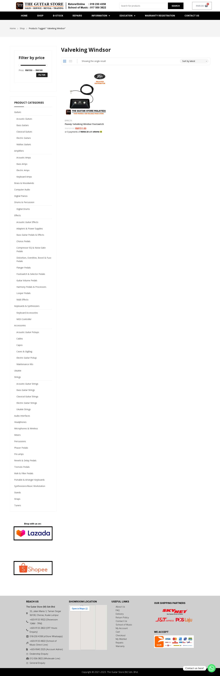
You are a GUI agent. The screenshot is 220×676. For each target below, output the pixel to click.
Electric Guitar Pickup (26, 357)
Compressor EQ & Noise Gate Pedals (31, 249)
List (71, 61)
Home (24, 15)
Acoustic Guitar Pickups (27, 332)
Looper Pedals (23, 293)
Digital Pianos (21, 196)
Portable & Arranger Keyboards (29, 479)
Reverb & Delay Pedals (25, 460)
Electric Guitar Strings (26, 402)
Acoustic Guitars (24, 118)
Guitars (17, 112)
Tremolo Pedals (22, 466)
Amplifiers (19, 150)
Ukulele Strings (23, 409)
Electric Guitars (23, 138)
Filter (41, 74)
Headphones (20, 422)
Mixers (17, 434)
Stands (17, 492)
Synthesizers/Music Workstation (29, 486)
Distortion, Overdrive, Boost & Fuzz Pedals (33, 259)
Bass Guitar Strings (25, 390)
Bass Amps (21, 164)
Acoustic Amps (23, 157)
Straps (17, 498)
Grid (65, 61)
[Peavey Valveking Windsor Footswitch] (85, 93)
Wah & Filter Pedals (23, 473)
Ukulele (17, 370)
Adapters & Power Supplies (29, 228)
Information (99, 15)
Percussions (20, 441)
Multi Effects (22, 299)
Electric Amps (22, 170)
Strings (17, 377)
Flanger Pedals (23, 267)
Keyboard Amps (24, 176)
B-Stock (58, 15)
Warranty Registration (160, 15)
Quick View (107, 74)
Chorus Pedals (23, 241)
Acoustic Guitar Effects (27, 222)
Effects (68, 120)
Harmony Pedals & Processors (31, 286)
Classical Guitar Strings (27, 396)
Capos (19, 345)
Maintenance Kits (24, 364)
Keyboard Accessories (27, 312)
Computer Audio (22, 189)
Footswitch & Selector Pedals (30, 274)
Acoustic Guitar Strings (27, 383)
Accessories (20, 325)
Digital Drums (23, 209)
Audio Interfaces (22, 415)
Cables (19, 338)
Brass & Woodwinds (24, 183)
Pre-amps (19, 454)
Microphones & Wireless (26, 428)
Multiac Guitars (23, 144)
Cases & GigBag (24, 351)
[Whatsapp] (212, 668)
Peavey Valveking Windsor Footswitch (84, 124)
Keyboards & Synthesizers (27, 306)
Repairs (77, 15)
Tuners (17, 505)
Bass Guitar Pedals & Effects (30, 234)
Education (126, 15)
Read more (107, 130)
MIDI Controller (23, 319)
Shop (40, 15)
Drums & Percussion (24, 202)
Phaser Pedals (21, 447)
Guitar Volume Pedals (26, 280)
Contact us (192, 15)
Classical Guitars (24, 131)
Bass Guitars (22, 125)
